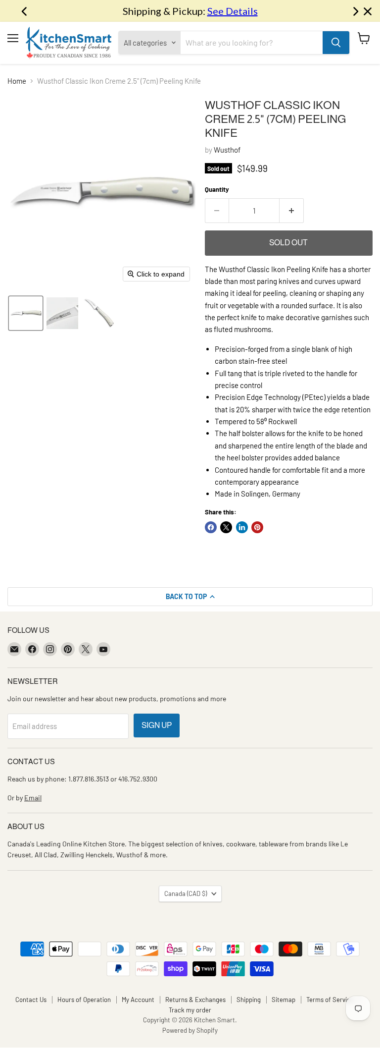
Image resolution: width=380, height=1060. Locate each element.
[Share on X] (226, 527)
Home (16, 81)
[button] (26, 313)
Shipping (249, 1000)
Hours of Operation (84, 1000)
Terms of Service (330, 1000)
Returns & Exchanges (195, 1000)
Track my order (190, 1010)
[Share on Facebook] (211, 527)
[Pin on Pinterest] (257, 527)
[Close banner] (367, 11)
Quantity (217, 189)
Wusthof (227, 149)
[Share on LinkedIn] (242, 527)
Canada (185, 893)
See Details (232, 11)
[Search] (336, 42)
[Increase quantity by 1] (292, 210)
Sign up (157, 725)
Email (33, 797)
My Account (138, 1000)
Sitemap (283, 1000)
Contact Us (31, 1000)
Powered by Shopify (190, 1030)
